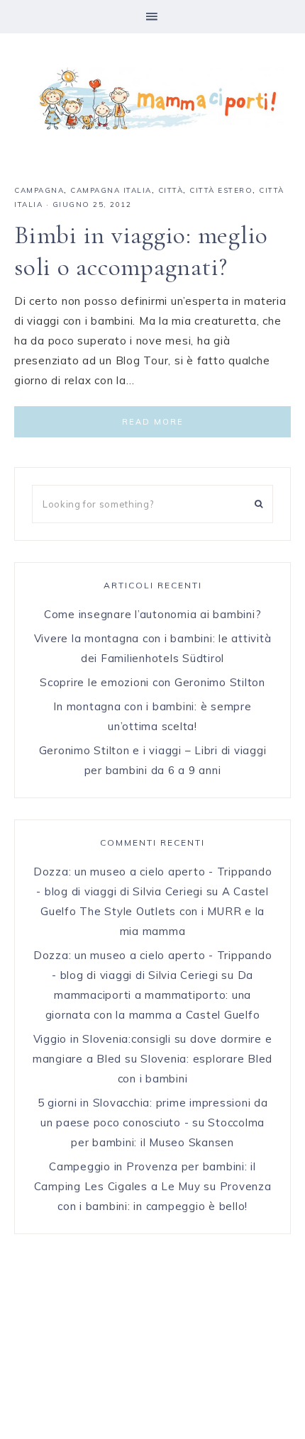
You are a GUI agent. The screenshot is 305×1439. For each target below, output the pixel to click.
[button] (152, 16)
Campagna (39, 190)
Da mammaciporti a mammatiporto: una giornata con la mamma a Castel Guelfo (152, 994)
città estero (221, 190)
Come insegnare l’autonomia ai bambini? (153, 614)
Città (171, 190)
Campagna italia (111, 190)
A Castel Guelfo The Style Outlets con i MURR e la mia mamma (154, 911)
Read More (153, 422)
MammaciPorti (152, 98)
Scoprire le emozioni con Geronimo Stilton (152, 682)
